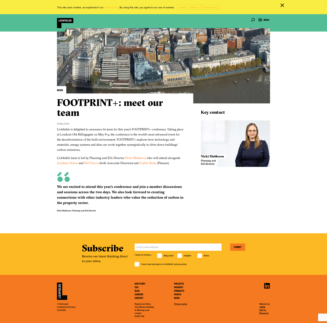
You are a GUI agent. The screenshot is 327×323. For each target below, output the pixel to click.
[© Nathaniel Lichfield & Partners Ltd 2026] (65, 23)
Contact (139, 298)
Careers (139, 294)
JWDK (262, 307)
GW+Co (262, 310)
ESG (136, 287)
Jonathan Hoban (67, 163)
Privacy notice (180, 304)
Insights (187, 256)
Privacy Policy (211, 7)
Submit (237, 247)
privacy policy (180, 264)
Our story (140, 284)
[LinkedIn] (267, 285)
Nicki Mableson (135, 158)
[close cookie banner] (283, 6)
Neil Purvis (91, 163)
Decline (195, 7)
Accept (182, 7)
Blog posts (169, 256)
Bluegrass (264, 313)
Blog (137, 291)
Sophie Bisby (147, 163)
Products (179, 291)
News (206, 256)
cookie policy (111, 7)
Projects (179, 284)
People (177, 294)
